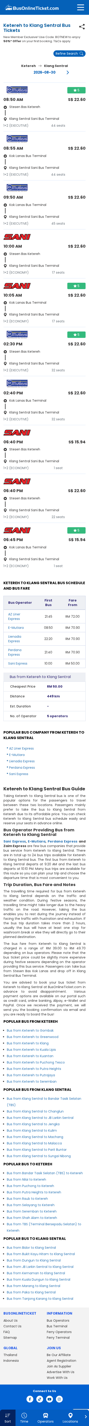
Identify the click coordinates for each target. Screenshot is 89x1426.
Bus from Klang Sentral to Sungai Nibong (39, 1156)
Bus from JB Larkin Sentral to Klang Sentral (40, 1266)
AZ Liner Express (14, 616)
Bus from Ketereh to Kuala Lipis (31, 1049)
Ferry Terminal (58, 1337)
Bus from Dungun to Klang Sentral (34, 1260)
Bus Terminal (57, 1326)
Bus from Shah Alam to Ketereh (32, 1217)
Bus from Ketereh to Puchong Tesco (36, 1062)
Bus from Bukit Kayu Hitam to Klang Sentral (41, 1254)
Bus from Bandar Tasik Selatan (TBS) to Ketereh (45, 1173)
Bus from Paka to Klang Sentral (31, 1292)
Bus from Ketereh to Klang (28, 1043)
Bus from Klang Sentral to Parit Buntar (37, 1149)
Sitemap (10, 1337)
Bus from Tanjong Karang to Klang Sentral (40, 1298)
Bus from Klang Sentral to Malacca (34, 1143)
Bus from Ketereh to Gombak (30, 1030)
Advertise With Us (60, 1372)
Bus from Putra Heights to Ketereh (34, 1192)
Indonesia (11, 1360)
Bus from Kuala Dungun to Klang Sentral (38, 1279)
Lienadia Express (14, 638)
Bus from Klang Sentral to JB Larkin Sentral (40, 1117)
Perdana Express (14, 652)
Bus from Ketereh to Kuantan (30, 1056)
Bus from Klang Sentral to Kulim (32, 1130)
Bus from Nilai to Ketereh (26, 1179)
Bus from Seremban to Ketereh (32, 1211)
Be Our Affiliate (59, 1355)
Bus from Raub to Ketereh (27, 1198)
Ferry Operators (59, 1332)
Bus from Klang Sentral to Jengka (33, 1124)
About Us (10, 1320)
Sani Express (17, 663)
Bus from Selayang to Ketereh (31, 1205)
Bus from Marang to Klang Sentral (33, 1286)
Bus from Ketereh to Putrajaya (31, 1075)
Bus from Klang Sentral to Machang (35, 1137)
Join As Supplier (59, 1366)
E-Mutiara (16, 627)
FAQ (6, 1332)
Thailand (10, 1355)
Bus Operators (58, 1320)
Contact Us (12, 1326)
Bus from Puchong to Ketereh (30, 1186)
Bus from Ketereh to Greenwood (32, 1037)
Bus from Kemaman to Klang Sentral (36, 1273)
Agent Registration (61, 1360)
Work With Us (57, 1377)
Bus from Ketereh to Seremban (32, 1081)
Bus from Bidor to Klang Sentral (31, 1247)
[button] (8, 1418)
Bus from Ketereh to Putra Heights (34, 1068)
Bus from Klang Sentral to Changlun (35, 1111)
